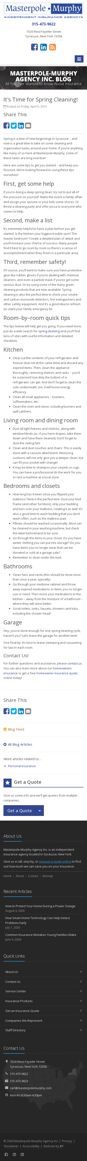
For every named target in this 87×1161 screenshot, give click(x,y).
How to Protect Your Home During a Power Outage (40, 908)
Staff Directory (15, 1030)
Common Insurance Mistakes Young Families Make (40, 937)
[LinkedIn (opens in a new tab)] (43, 47)
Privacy (67, 1141)
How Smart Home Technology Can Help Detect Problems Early (37, 923)
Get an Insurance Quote (22, 1011)
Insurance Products (19, 1001)
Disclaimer (11, 1146)
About (20, 876)
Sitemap (47, 876)
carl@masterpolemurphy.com (31, 1088)
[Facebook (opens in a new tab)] (34, 47)
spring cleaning (49, 331)
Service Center (15, 991)
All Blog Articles (20, 744)
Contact (33, 876)
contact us (75, 663)
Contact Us (12, 981)
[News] (52, 47)
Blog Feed (16, 729)
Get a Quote (19, 810)
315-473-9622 (19, 1074)
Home (7, 876)
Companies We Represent (23, 1020)
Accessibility (31, 1146)
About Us (11, 972)
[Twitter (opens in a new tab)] (14, 125)
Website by (53, 1146)
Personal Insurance (22, 766)
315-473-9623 (19, 1081)
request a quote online (55, 861)
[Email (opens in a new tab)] (28, 125)
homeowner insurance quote (56, 673)
